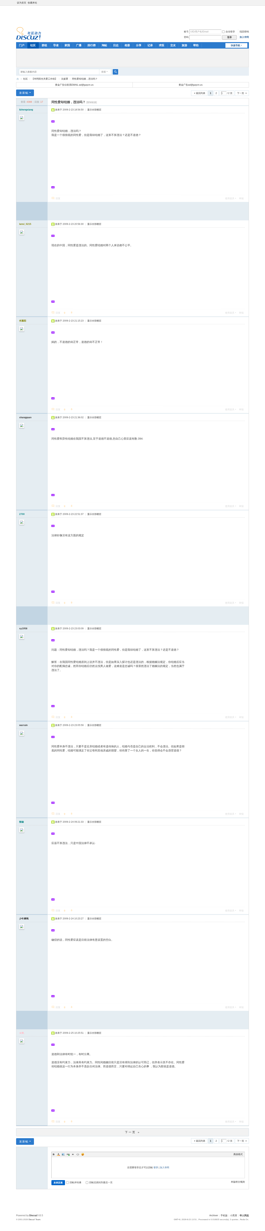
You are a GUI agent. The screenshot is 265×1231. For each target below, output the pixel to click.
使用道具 (229, 198)
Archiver (213, 1215)
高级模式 (238, 1154)
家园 (67, 45)
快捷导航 (235, 45)
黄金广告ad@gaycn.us (191, 84)
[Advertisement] (132, 15)
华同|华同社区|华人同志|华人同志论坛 (17, 79)
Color (58, 1154)
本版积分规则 (238, 1182)
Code (78, 1154)
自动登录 (230, 31)
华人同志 (244, 1215)
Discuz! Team (34, 1219)
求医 (161, 45)
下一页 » (132, 1132)
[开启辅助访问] (248, 2)
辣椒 (21, 822)
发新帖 (24, 92)
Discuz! (33, 1215)
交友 (173, 45)
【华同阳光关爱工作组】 (44, 78)
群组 (44, 45)
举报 (241, 198)
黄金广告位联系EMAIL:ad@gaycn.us (74, 84)
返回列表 (200, 93)
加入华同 (244, 37)
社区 (33, 45)
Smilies (83, 1154)
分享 (138, 45)
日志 (116, 45)
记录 (150, 45)
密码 (186, 37)
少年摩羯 (24, 918)
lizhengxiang (26, 109)
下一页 (240, 93)
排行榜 (91, 45)
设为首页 (21, 2)
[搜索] (115, 72)
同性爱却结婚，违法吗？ (85, 78)
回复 (58, 198)
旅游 (184, 45)
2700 (22, 514)
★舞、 (22, 1033)
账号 (186, 31)
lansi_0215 (25, 224)
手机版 (224, 1215)
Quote (73, 1154)
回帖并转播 (75, 1182)
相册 (127, 45)
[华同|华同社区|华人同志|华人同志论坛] (28, 33)
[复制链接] (91, 102)
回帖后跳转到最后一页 (101, 1182)
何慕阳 (22, 320)
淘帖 (104, 45)
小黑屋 (233, 1215)
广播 (78, 45)
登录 (155, 1167)
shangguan (25, 417)
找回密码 (244, 31)
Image (63, 1154)
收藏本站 (32, 2)
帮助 (196, 45)
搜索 (103, 71)
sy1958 (23, 628)
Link (68, 1154)
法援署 (64, 78)
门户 (21, 45)
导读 (56, 45)
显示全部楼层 (94, 109)
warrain (23, 725)
